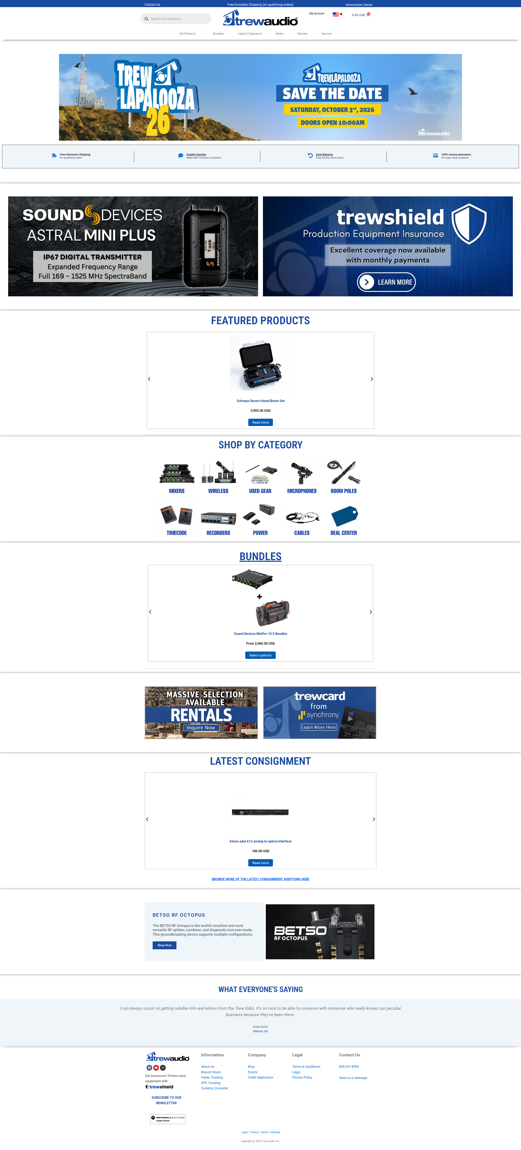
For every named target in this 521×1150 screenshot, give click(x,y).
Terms (264, 1132)
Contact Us (152, 5)
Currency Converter (214, 1088)
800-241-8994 (349, 1067)
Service (327, 33)
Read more (260, 422)
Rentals (302, 33)
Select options (260, 655)
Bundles (218, 33)
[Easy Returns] (310, 155)
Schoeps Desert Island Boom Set (261, 401)
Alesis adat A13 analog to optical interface (261, 841)
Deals (279, 33)
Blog (251, 1067)
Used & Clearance (250, 33)
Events (252, 1072)
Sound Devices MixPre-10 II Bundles (260, 634)
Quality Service (196, 154)
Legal (296, 1072)
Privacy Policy (302, 1077)
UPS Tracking (210, 1083)
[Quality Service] (180, 155)
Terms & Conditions (306, 1067)
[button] (149, 379)
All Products (187, 33)
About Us (207, 1067)
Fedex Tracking (212, 1077)
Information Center (359, 5)
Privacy (254, 1132)
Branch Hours (211, 1072)
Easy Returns (324, 154)
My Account (316, 13)
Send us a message (353, 1078)
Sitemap (275, 1132)
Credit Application (260, 1077)
